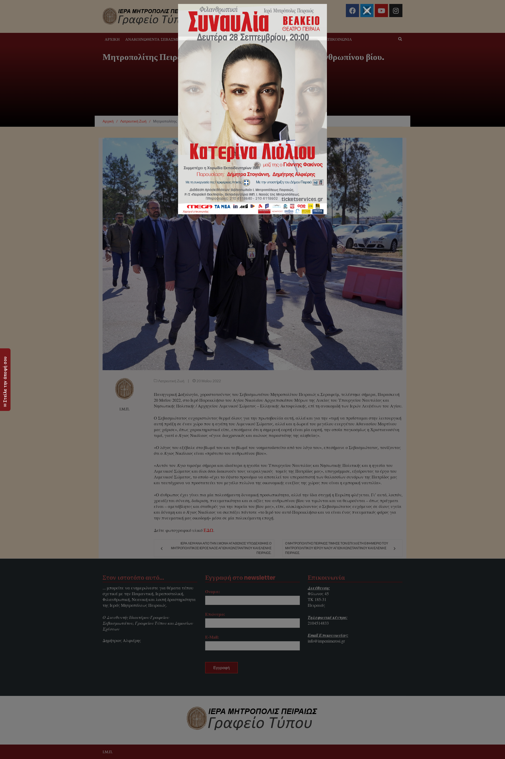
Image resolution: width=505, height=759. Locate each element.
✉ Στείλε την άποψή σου (5, 381)
